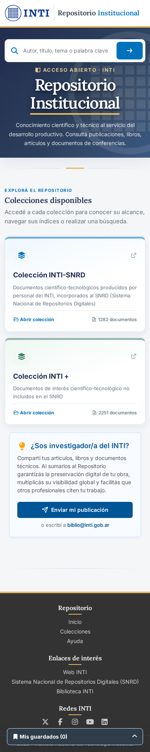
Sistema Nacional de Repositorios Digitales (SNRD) (75, 681)
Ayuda (75, 641)
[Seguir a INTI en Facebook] (60, 721)
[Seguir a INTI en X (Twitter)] (45, 721)
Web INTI (75, 672)
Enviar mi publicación (79, 509)
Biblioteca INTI (75, 691)
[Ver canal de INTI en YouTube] (89, 721)
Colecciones (75, 631)
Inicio (75, 621)
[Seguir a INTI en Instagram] (75, 721)
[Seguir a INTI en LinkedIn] (104, 721)
